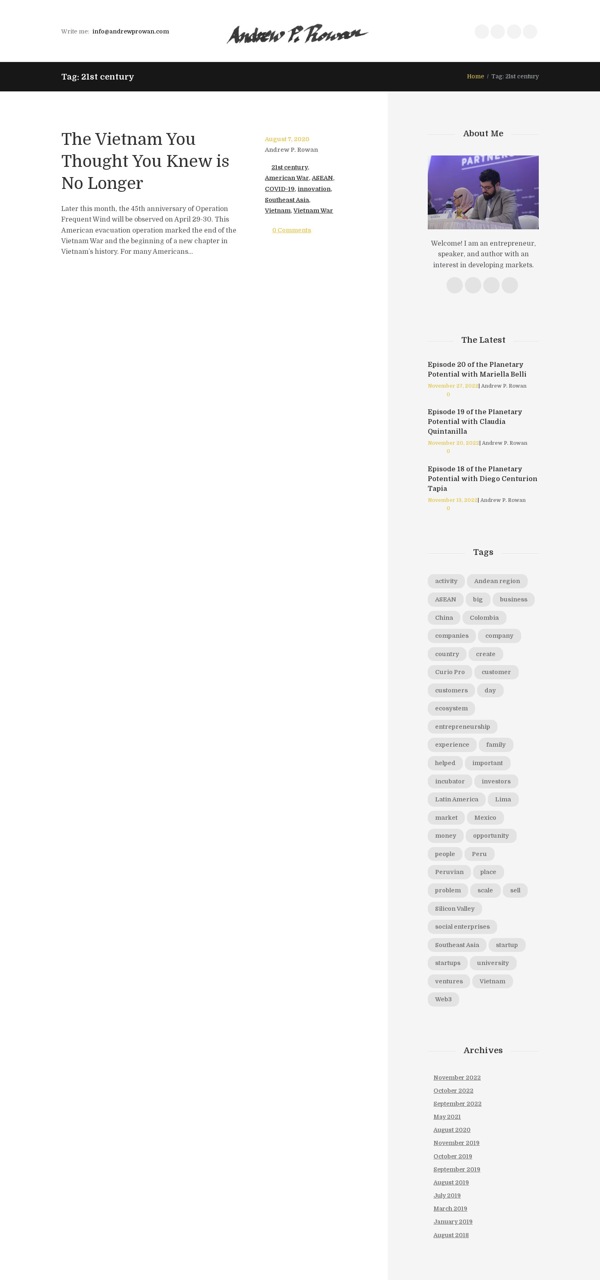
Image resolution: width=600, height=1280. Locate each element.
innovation (314, 189)
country (447, 654)
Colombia (484, 617)
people (445, 854)
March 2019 (450, 1208)
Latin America (456, 799)
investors (496, 781)
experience (452, 744)
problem (448, 890)
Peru (479, 854)
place (488, 872)
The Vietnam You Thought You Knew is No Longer (145, 161)
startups (447, 963)
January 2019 (453, 1221)
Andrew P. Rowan (291, 149)
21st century (289, 167)
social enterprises (462, 926)
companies (452, 635)
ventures (449, 981)
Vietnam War (313, 210)
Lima (503, 799)
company (499, 635)
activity (446, 581)
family (496, 744)
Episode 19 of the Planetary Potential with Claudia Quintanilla (475, 421)
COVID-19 (280, 189)
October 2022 (453, 1090)
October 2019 (452, 1156)
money (445, 835)
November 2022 (457, 1077)
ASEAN (322, 178)
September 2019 (456, 1169)
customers (451, 690)
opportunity (491, 835)
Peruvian (449, 872)
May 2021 (447, 1117)
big (478, 599)
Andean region (497, 581)
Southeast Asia (287, 200)
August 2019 (451, 1182)
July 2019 (447, 1195)
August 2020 (452, 1130)
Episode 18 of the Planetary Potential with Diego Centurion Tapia (483, 479)
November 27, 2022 (453, 386)
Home (475, 76)
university (493, 963)
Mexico (485, 817)
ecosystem (451, 708)
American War (287, 178)
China (444, 617)
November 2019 (456, 1143)
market (446, 817)
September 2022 (457, 1103)
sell (515, 890)
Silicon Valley (455, 908)
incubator (450, 781)
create (486, 654)
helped (445, 763)
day (490, 690)
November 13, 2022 (453, 500)
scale (485, 890)
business (513, 599)
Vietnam (278, 210)
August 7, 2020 (287, 139)
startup (507, 945)
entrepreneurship (462, 726)
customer (496, 672)
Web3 (443, 999)
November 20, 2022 (453, 443)
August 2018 (451, 1235)
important (487, 763)
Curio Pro (450, 672)
